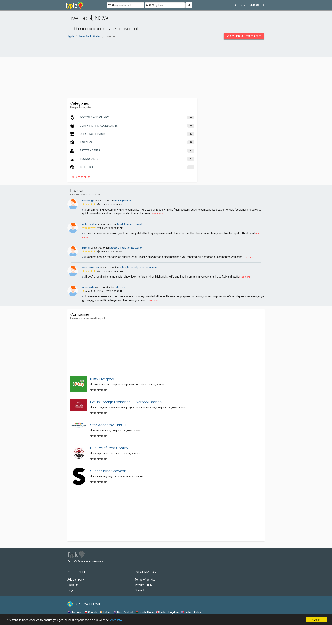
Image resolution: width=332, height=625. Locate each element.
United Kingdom (169, 612)
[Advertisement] (166, 70)
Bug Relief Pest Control (109, 448)
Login (70, 590)
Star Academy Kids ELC (109, 425)
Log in (241, 5)
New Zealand (124, 612)
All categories (81, 177)
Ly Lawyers (120, 287)
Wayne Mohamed (91, 267)
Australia (76, 612)
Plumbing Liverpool (123, 200)
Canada (92, 612)
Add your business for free (243, 36)
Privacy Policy (143, 584)
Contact (139, 590)
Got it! (316, 619)
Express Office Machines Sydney (125, 247)
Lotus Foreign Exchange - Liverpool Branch (126, 402)
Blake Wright (88, 200)
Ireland (106, 612)
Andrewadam (89, 287)
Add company (75, 579)
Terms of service (145, 579)
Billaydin (86, 247)
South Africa (146, 612)
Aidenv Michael (90, 224)
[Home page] (74, 5)
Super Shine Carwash (108, 471)
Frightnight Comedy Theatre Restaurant (137, 267)
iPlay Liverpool (102, 379)
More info (116, 620)
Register (259, 5)
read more (157, 213)
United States (192, 612)
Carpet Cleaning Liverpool (129, 224)
